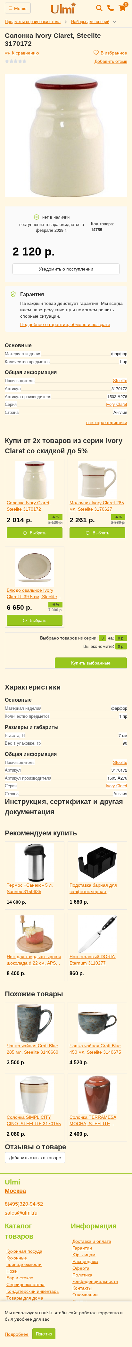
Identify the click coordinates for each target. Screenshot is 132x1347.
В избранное (114, 52)
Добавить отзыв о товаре (35, 1157)
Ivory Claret (116, 404)
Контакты (82, 1287)
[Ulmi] (63, 8)
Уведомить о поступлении (66, 269)
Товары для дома (24, 1297)
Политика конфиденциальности (95, 1277)
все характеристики (106, 422)
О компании (85, 1294)
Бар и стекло (19, 1277)
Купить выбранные (91, 662)
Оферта (80, 1268)
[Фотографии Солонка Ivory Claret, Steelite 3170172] (66, 135)
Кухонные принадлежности (24, 1260)
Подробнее (17, 1334)
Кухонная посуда (24, 1251)
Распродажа (85, 1261)
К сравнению (25, 52)
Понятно (44, 1334)
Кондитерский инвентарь (32, 1291)
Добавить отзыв (111, 61)
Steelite (120, 380)
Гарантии (82, 1247)
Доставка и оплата (91, 1241)
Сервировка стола (25, 1284)
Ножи (12, 1271)
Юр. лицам (83, 1254)
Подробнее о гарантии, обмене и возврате (65, 324)
